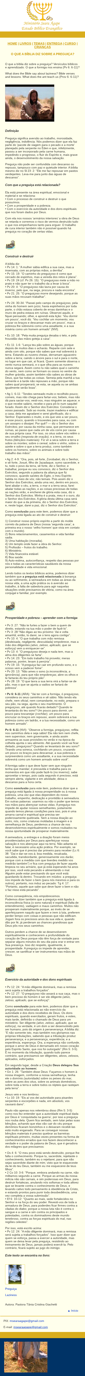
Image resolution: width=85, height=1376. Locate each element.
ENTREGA (54, 43)
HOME (12, 43)
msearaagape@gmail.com (30, 1327)
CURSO (70, 43)
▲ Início (72, 1310)
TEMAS (39, 43)
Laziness (11, 1295)
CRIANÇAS (42, 47)
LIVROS (25, 43)
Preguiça (11, 1288)
